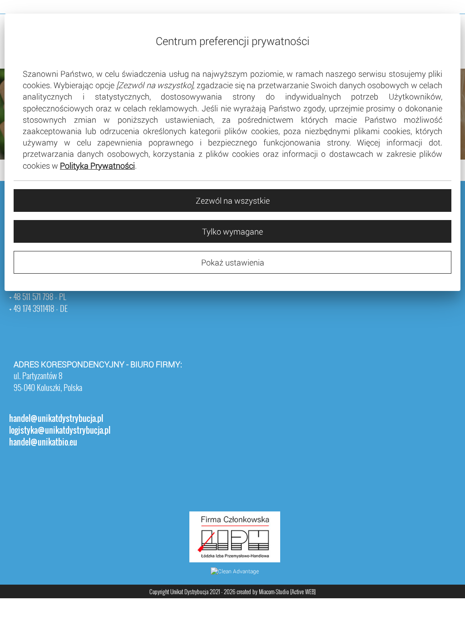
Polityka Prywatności (97, 165)
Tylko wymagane (232, 231)
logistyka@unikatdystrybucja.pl (59, 430)
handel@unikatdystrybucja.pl (56, 418)
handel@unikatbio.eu (43, 442)
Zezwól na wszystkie (233, 200)
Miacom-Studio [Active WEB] (287, 591)
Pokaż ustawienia (232, 262)
